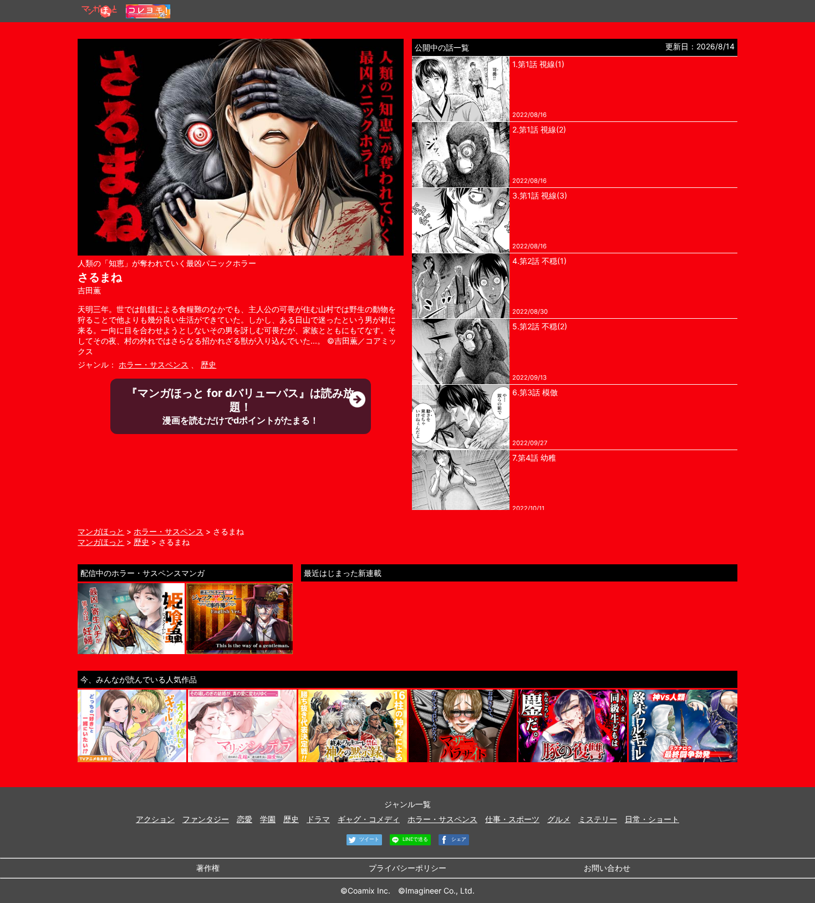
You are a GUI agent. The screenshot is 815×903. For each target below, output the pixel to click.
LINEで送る (414, 839)
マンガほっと (101, 531)
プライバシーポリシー (407, 868)
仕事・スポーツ (512, 819)
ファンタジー (205, 819)
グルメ (558, 819)
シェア (458, 839)
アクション (155, 819)
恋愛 (244, 819)
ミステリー (597, 819)
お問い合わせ (607, 868)
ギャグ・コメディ (369, 819)
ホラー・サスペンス (154, 364)
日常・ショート (652, 819)
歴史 (208, 364)
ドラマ (318, 819)
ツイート (368, 839)
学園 (268, 819)
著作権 (208, 868)
